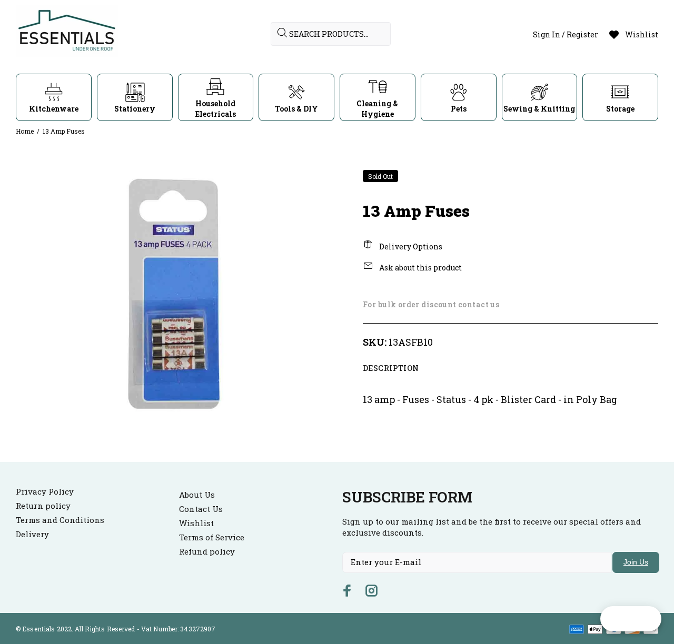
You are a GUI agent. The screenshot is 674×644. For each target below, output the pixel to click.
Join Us (635, 562)
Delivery (32, 534)
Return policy (43, 505)
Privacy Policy (45, 491)
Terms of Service (211, 537)
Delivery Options (410, 246)
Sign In (546, 34)
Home (25, 131)
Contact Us (201, 509)
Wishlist (196, 523)
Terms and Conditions (60, 520)
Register (582, 34)
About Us (197, 494)
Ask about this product (420, 268)
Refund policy (207, 551)
